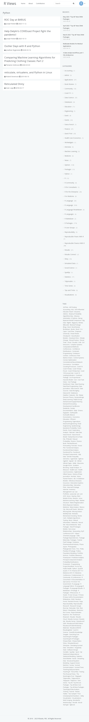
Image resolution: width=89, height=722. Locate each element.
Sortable (66, 652)
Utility (82, 696)
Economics (76, 417)
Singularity (78, 648)
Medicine (67, 156)
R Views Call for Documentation (73, 597)
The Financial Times (69, 674)
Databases (68, 102)
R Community (69, 183)
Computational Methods (71, 347)
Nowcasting (76, 531)
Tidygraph (78, 676)
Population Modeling (70, 553)
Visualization (67, 698)
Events (67, 120)
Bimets (81, 323)
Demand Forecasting (69, 404)
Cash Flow (71, 331)
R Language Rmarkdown (73, 210)
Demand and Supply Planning (72, 402)
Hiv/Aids (73, 476)
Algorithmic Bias (68, 316)
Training (65, 691)
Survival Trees (79, 667)
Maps (77, 500)
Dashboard (66, 384)
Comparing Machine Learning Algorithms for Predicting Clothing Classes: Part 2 (29, 59)
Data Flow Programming (70, 386)
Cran (75, 380)
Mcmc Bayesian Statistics (71, 505)
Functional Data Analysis (71, 450)
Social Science (69, 268)
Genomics (66, 459)
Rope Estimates (76, 612)
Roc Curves (66, 612)
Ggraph (71, 461)
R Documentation (77, 579)
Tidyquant (66, 680)
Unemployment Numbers (71, 696)
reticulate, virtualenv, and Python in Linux (28, 72)
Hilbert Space (67, 474)
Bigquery (75, 323)
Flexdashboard (72, 443)
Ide (75, 479)
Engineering (68, 111)
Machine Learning (70, 151)
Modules (75, 514)
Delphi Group (77, 399)
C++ (81, 329)
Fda (64, 439)
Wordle (75, 702)
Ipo (74, 492)
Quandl (80, 568)
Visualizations (69, 295)
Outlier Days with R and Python (22, 46)
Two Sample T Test (74, 694)
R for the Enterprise (71, 192)
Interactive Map (68, 485)
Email (79, 424)
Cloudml (74, 342)
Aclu (72, 309)
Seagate (65, 634)
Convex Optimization (70, 360)
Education (68, 107)
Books (73, 329)
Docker (72, 408)
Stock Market (67, 658)
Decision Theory (68, 397)
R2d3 (73, 599)
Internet (65, 489)
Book (69, 327)
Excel (70, 430)
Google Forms (67, 465)
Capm (65, 331)
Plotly (82, 549)
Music (71, 520)
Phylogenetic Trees (69, 549)
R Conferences (76, 577)
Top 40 (70, 683)
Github (79, 461)
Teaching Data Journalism (71, 669)
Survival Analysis (68, 667)
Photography (72, 547)
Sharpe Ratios (76, 641)
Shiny (66, 259)
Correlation (75, 364)
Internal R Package (73, 487)
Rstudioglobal (67, 630)
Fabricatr (72, 432)
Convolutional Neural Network (72, 362)
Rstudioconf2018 (75, 628)
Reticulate (72, 608)
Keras (69, 496)
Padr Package (67, 542)
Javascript (73, 494)
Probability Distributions (71, 562)
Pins (77, 549)
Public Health (67, 568)
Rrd (71, 615)
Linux (80, 498)
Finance (67, 129)
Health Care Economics (72, 138)
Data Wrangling (74, 391)
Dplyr (75, 410)
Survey (71, 665)
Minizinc (80, 509)
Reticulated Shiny (14, 84)
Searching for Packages (70, 637)
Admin (66, 75)
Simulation (70, 648)
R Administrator (77, 575)
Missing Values (77, 511)
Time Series (68, 286)
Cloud (69, 342)
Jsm (78, 494)
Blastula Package (75, 325)
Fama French (69, 124)
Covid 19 (67, 93)
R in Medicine (69, 196)
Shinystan (66, 645)
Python (67, 174)
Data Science (69, 98)
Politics (78, 551)
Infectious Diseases (75, 481)
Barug (80, 318)
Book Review (69, 84)
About (31, 3)
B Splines (74, 318)
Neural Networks (71, 525)
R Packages (68, 223)
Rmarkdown (72, 610)
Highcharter (78, 472)
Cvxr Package (72, 382)
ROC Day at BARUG (15, 19)
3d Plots (65, 307)
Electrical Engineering (70, 424)
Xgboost (72, 705)
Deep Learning (68, 399)
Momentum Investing (70, 516)
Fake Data (79, 432)
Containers (76, 353)
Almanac (77, 316)
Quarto (65, 571)
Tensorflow (74, 672)
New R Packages (75, 527)
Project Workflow (68, 566)
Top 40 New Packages (77, 687)
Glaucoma (80, 463)
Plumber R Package (69, 551)
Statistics (67, 277)
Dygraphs (66, 413)
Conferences (67, 349)
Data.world (66, 393)
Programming (75, 564)
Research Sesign (75, 606)
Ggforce (80, 459)
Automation (67, 318)
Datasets (72, 395)
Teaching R (66, 672)
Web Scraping (67, 700)
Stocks (74, 658)
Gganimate (73, 459)
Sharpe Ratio (67, 641)
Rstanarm (66, 617)
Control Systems (78, 358)
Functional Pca (67, 452)
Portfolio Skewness (75, 555)
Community (68, 89)
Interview (67, 147)
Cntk (79, 342)
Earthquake (73, 413)
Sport (77, 652)
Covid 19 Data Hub (74, 371)
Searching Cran (74, 634)
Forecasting (67, 446)
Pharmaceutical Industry (71, 544)
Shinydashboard (73, 643)
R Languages (69, 214)
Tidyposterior (75, 678)
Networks (74, 522)
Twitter (65, 694)
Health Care (73, 470)
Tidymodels (68, 281)
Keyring (74, 496)
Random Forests (73, 601)
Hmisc (79, 476)
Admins (65, 314)
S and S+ (75, 630)
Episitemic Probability (70, 428)
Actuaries (77, 312)
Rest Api (65, 608)
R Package (74, 590)
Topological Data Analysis (71, 689)
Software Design (72, 650)
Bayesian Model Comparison (72, 320)
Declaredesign (79, 397)
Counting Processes (69, 367)
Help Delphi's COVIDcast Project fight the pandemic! (27, 32)
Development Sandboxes (71, 406)
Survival (77, 665)
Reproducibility (69, 232)
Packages (68, 169)
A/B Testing (73, 307)
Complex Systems (76, 345)
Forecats (74, 446)
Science (65, 632)
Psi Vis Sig (78, 566)
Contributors (40, 3)
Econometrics (67, 417)
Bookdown (66, 329)
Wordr (80, 702)
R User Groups (69, 228)
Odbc (78, 536)
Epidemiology (76, 426)
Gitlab (74, 463)
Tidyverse (73, 680)
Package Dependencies (70, 538)
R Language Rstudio (76, 588)
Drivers (80, 410)
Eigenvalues (76, 421)
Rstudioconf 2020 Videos (75, 623)
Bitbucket (66, 325)
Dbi (77, 395)
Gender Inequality (72, 457)
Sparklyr (67, 272)
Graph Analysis (74, 468)
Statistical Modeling (69, 656)
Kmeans (75, 498)
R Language (68, 205)
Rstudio (67, 250)
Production (66, 564)
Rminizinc (80, 610)
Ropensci (66, 615)
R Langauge (68, 201)
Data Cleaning (79, 384)
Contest (65, 356)
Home (23, 3)
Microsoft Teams (71, 509)
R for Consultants (70, 187)
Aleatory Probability (75, 314)
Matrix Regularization (77, 503)
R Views (81, 595)
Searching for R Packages (71, 639)
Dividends (66, 408)
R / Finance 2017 (75, 571)
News (66, 160)
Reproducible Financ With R (74, 237)
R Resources (74, 593)
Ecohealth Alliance (69, 415)
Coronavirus (67, 364)
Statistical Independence (71, 654)
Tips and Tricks (70, 290)
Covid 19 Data (67, 369)
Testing (81, 672)
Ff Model (69, 439)
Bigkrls (69, 323)
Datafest (65, 395)
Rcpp (81, 601)
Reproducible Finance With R (74, 243)
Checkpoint (66, 336)
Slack (64, 650)
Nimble (65, 529)
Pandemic (76, 542)
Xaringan (66, 705)
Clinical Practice (74, 340)
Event (66, 115)
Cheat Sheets (74, 334)
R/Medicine (66, 599)
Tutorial (71, 691)
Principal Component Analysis (72, 560)
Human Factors (68, 479)
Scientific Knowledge (75, 632)
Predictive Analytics (78, 557)
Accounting (68, 71)
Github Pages (67, 463)
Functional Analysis (72, 448)
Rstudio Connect (70, 254)
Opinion (67, 165)
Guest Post (68, 133)
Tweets (77, 691)
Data (72, 384)
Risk (78, 608)
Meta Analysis (74, 507)
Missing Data (67, 511)
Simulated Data (70, 263)
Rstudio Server (71, 621)
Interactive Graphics (76, 483)
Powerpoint (67, 557)
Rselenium (76, 615)
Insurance (66, 483)
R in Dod (74, 582)
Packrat (79, 540)
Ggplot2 (65, 461)
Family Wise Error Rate (75, 437)
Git (75, 461)
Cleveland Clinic (74, 338)
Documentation (68, 410)
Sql (81, 652)
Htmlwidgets (69, 142)
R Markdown (69, 219)
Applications (68, 80)
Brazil (77, 329)
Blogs (65, 327)
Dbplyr (81, 395)
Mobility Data (67, 514)
